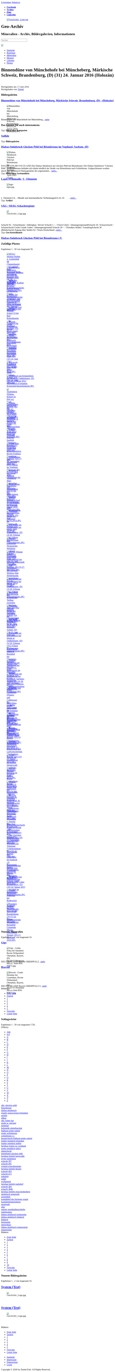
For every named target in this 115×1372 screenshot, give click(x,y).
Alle (9, 1032)
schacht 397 (6, 1161)
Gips (3, 942)
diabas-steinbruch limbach (12, 1217)
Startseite (11, 50)
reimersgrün (6, 1230)
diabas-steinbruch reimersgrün (14, 1227)
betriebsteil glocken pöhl (12, 1153)
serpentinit (5, 1197)
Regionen (11, 53)
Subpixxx (16, 2)
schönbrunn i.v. (8, 1136)
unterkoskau (6, 1212)
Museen (10, 58)
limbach (4, 1219)
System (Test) (10, 1287)
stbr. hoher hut (7, 1120)
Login (9, 1365)
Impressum (11, 1359)
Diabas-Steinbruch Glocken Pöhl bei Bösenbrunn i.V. (31, 238)
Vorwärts (11, 1011)
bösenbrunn (6, 1108)
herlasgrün (5, 1222)
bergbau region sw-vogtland (13, 1146)
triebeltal (5, 1125)
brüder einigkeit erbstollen (12, 1141)
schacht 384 (6, 1186)
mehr (47, 119)
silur (3, 1207)
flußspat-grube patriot (10, 1131)
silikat (3, 1118)
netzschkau (6, 1224)
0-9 (8, 1034)
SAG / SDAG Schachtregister (18, 205)
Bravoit (5, 967)
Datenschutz (12, 1362)
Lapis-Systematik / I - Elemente (19, 178)
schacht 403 (6, 1171)
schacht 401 (6, 1164)
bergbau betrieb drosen (11, 1169)
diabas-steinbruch (9, 1110)
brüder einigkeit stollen (11, 1143)
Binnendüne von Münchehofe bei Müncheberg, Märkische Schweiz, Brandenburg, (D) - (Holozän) (57, 100)
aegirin (4, 1115)
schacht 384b (7, 1189)
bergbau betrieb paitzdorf (12, 1184)
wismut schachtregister (11, 1166)
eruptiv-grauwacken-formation (14, 1113)
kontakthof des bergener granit (14, 1199)
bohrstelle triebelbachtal (11, 1128)
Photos (10, 63)
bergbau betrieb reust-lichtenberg (15, 1191)
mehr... (54, 171)
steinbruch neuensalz (10, 1194)
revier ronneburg (8, 1158)
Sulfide (5, 135)
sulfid (3, 1179)
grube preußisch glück (11, 1148)
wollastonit (6, 1181)
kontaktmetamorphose (11, 1202)
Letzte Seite (12, 1013)
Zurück (10, 996)
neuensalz (5, 1204)
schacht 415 (6, 1174)
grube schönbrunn (9, 1133)
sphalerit (5, 1176)
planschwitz (6, 1151)
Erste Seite (11, 993)
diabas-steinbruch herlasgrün (13, 1214)
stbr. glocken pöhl (9, 1105)
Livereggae (6, 2)
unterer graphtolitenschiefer (13, 1209)
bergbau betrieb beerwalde (13, 1156)
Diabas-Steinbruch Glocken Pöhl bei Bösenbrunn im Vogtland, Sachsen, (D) (44, 146)
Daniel (21, 89)
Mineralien (11, 55)
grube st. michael (8, 1123)
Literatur (10, 60)
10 (8, 1265)
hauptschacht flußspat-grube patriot (16, 1138)
